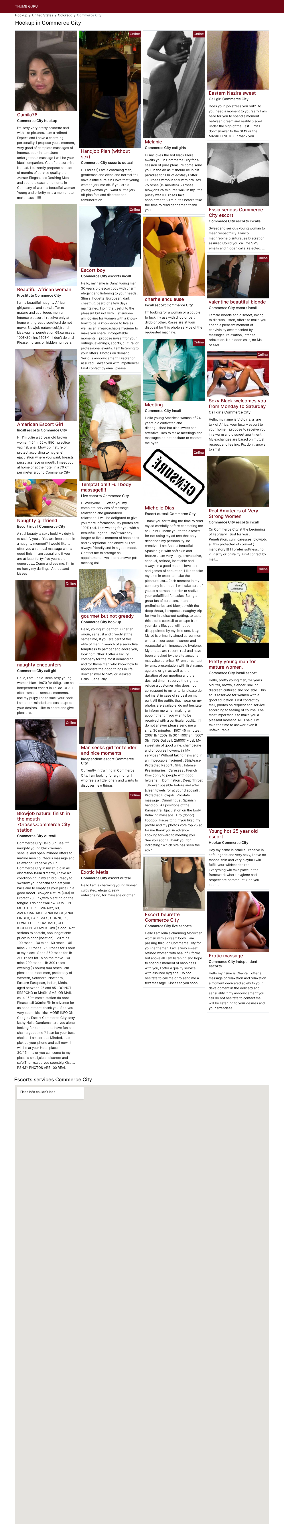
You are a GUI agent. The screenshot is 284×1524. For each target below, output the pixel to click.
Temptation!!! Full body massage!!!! (106, 487)
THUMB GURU (26, 6)
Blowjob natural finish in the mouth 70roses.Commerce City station (43, 822)
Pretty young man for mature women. (232, 664)
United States (42, 15)
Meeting (154, 404)
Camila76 (27, 115)
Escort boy (93, 270)
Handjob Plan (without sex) (105, 153)
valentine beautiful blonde (237, 302)
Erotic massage (226, 955)
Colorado (65, 15)
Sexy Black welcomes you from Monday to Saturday (237, 403)
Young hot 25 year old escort (233, 833)
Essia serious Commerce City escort (236, 212)
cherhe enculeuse (164, 299)
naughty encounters (39, 665)
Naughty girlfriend (37, 520)
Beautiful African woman (44, 289)
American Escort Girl (40, 424)
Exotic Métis (94, 872)
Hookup (21, 15)
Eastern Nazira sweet (232, 93)
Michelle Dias (159, 508)
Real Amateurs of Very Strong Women (233, 513)
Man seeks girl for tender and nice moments (108, 750)
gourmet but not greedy (107, 616)
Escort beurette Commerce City (162, 917)
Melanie (153, 142)
